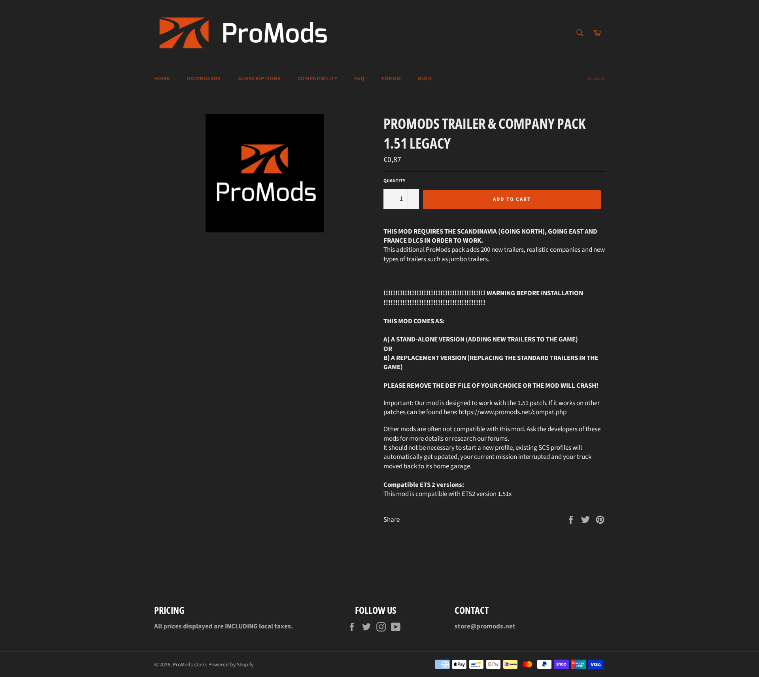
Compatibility (318, 79)
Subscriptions (259, 79)
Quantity (394, 181)
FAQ (359, 79)
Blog (425, 79)
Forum (391, 79)
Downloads (204, 79)
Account (596, 78)
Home (162, 79)
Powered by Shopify (230, 664)
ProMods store (189, 664)
